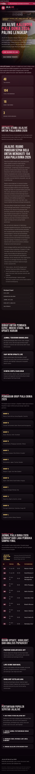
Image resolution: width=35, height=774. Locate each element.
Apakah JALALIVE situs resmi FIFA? (16, 746)
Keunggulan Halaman (17, 296)
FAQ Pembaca (17, 306)
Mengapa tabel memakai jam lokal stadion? (15, 739)
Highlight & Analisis (17, 303)
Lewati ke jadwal (4, 1)
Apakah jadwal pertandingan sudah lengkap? (16, 731)
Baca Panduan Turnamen (10, 57)
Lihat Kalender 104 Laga (10, 52)
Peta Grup (17, 293)
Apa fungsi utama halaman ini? (15, 715)
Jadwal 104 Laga (17, 299)
